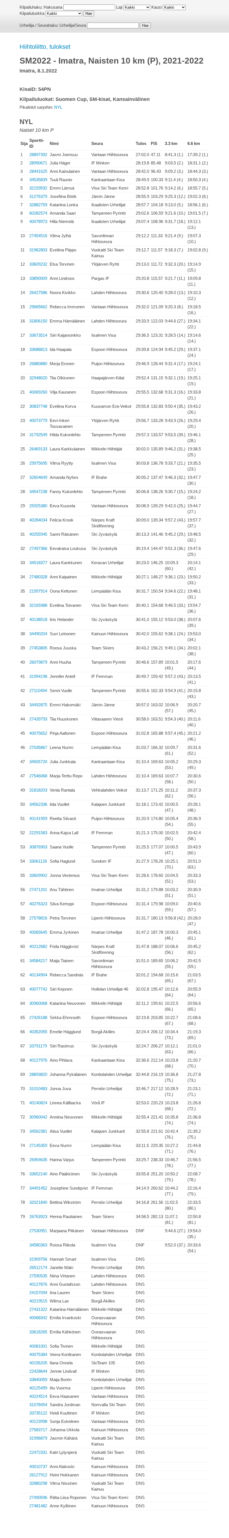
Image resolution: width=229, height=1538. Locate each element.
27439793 (38, 719)
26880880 (38, 363)
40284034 (38, 520)
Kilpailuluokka (32, 13)
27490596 (38, 1497)
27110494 (38, 690)
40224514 (38, 1396)
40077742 (38, 989)
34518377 (38, 562)
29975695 (38, 463)
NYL (58, 107)
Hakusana (53, 7)
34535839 (38, 179)
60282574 (38, 213)
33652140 (38, 1173)
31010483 (38, 1088)
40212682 (38, 946)
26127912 (38, 1474)
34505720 (38, 761)
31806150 (38, 321)
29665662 (38, 306)
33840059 (38, 1379)
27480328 (38, 576)
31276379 (38, 196)
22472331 (38, 1452)
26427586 (38, 292)
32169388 (38, 605)
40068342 (38, 1317)
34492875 (38, 704)
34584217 (38, 960)
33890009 (38, 278)
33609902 (38, 875)
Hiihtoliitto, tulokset (45, 46)
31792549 (38, 434)
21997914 (38, 591)
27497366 (38, 548)
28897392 (38, 154)
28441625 (38, 171)
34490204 (38, 633)
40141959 (38, 818)
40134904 (38, 974)
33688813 (38, 349)
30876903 (38, 847)
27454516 (38, 235)
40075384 (38, 1354)
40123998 (38, 1421)
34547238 (38, 491)
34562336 (38, 804)
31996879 (38, 1438)
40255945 (38, 534)
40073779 (38, 420)
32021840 (38, 1202)
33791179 (38, 1046)
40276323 (38, 903)
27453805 (38, 648)
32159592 (38, 188)
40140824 (38, 1102)
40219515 (38, 1301)
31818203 (38, 790)
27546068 (38, 775)
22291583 (38, 832)
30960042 (38, 1117)
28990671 (38, 163)
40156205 (38, 1362)
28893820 (38, 1074)
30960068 (38, 1003)
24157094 (38, 1292)
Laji (119, 7)
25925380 (38, 505)
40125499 (38, 1388)
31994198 (38, 676)
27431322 (38, 1309)
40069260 (38, 392)
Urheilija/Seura (72, 25)
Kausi (156, 7)
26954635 (38, 1159)
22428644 (38, 1371)
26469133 (38, 449)
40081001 (38, 1346)
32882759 (38, 204)
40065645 (38, 932)
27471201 (38, 889)
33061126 (38, 861)
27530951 (38, 1230)
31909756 (38, 1259)
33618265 (38, 1332)
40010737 (38, 1466)
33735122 (38, 1413)
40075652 (38, 733)
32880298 (38, 1483)
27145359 (38, 1145)
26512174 (38, 1267)
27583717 (38, 1429)
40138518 (38, 619)
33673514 (38, 335)
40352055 (38, 1031)
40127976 (38, 1060)
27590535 (38, 1275)
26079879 (38, 662)
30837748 (38, 406)
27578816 (38, 918)
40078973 (38, 221)
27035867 (38, 747)
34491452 (38, 1188)
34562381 (38, 1131)
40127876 (38, 1284)
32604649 (38, 477)
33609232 (38, 264)
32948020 (38, 377)
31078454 (38, 1404)
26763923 (38, 1216)
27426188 (38, 1017)
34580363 (38, 1245)
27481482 (38, 1505)
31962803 (38, 250)
